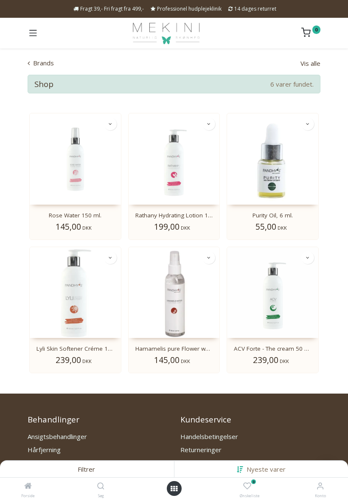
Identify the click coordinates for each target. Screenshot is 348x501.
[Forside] (28, 486)
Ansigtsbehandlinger (57, 436)
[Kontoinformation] (320, 485)
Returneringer (201, 449)
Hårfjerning (44, 449)
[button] (266, 469)
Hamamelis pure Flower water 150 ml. (174, 348)
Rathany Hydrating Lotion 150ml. (174, 215)
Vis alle (310, 63)
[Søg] (101, 486)
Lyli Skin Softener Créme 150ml (75, 348)
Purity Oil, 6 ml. (273, 215)
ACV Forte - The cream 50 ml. (273, 348)
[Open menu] (174, 489)
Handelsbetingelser (209, 436)
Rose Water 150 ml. (75, 215)
